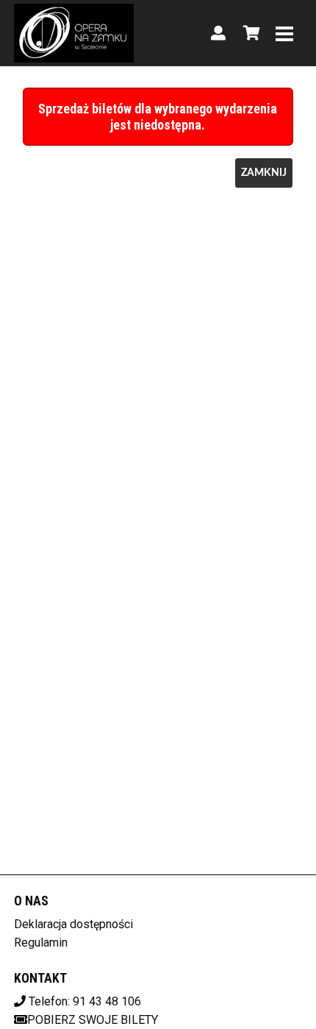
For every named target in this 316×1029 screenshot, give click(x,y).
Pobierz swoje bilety (92, 1020)
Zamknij (264, 173)
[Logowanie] (218, 33)
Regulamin (41, 943)
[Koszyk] (249, 33)
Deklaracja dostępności (73, 924)
